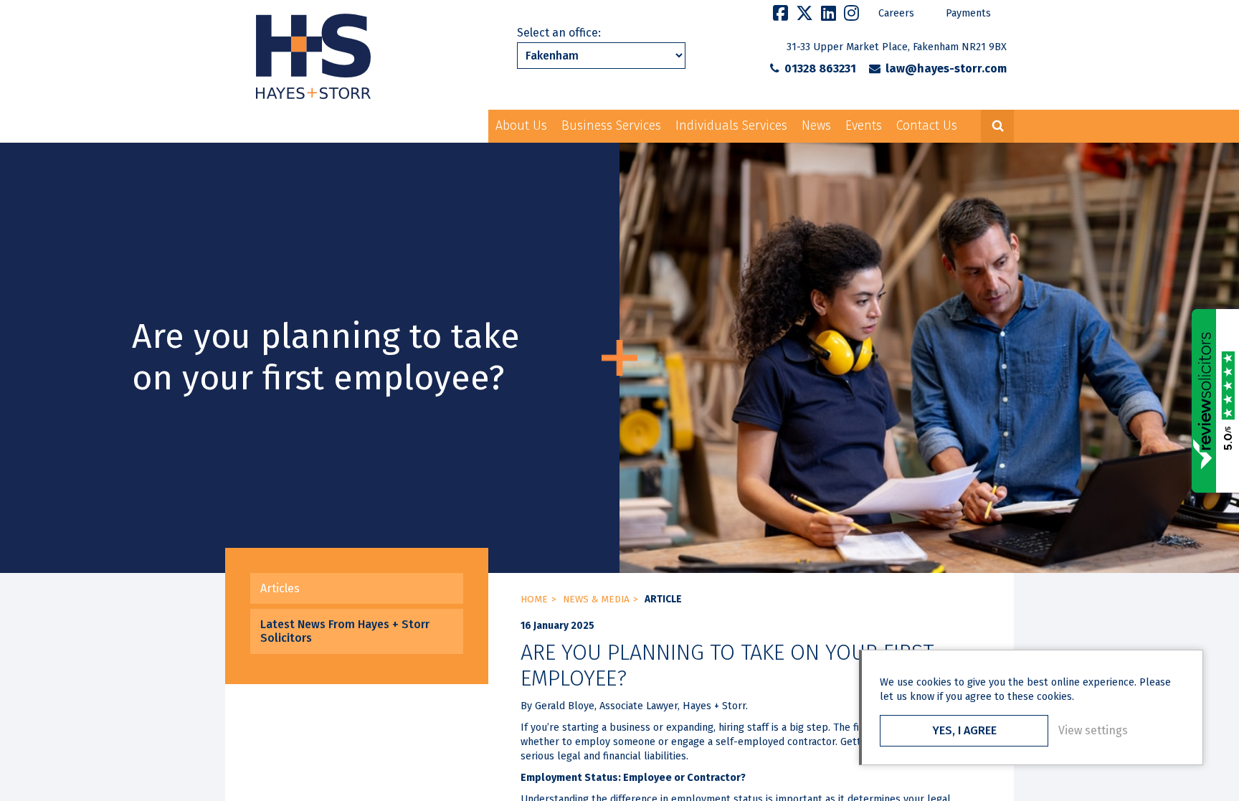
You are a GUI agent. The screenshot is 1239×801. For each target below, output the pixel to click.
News (816, 125)
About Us (521, 125)
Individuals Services (731, 125)
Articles (280, 588)
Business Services (611, 125)
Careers (896, 13)
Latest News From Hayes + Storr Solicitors (344, 631)
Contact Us (926, 125)
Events (863, 125)
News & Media (596, 599)
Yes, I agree (964, 730)
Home (534, 599)
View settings (1093, 730)
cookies (933, 682)
